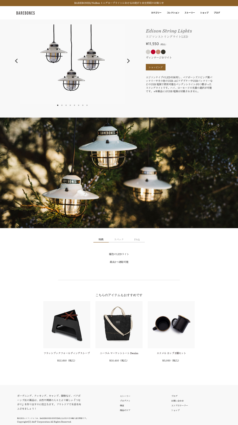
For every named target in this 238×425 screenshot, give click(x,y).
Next (128, 61)
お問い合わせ (177, 400)
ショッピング (156, 67)
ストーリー (190, 12)
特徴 (101, 239)
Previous (16, 61)
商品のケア (125, 410)
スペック (119, 239)
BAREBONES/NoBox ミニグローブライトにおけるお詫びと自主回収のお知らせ (119, 3)
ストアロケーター (179, 405)
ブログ (217, 12)
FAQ (137, 239)
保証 (122, 405)
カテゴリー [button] (156, 12)
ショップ (204, 12)
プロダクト (125, 400)
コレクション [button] (173, 12)
